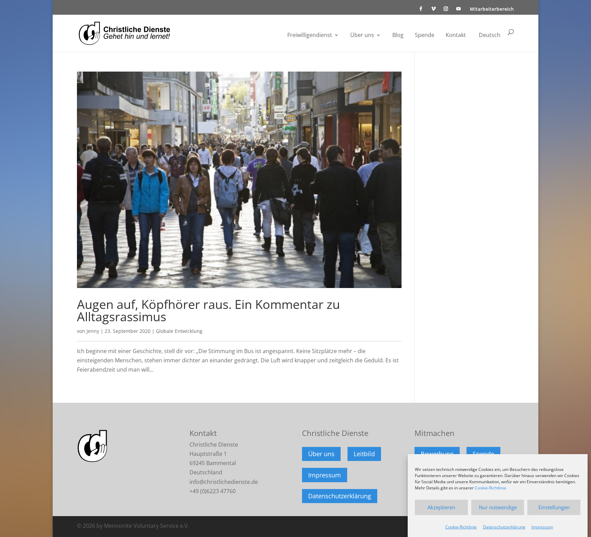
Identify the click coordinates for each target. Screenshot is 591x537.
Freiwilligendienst (309, 36)
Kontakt (456, 36)
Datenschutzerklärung (504, 527)
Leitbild (364, 454)
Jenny (93, 331)
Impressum (542, 527)
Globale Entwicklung (179, 331)
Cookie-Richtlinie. (491, 488)
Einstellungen (554, 507)
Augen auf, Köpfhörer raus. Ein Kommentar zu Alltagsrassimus (208, 310)
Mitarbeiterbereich (492, 9)
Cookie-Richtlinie (461, 527)
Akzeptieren (441, 507)
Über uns (362, 36)
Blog (398, 36)
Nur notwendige (498, 507)
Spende (424, 36)
